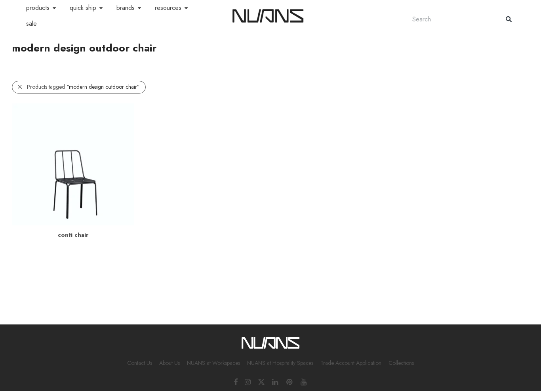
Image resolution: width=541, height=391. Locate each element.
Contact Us (139, 363)
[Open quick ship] (101, 8)
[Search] (508, 19)
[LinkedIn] (275, 381)
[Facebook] (236, 381)
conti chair (73, 235)
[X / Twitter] (261, 381)
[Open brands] (139, 8)
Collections (401, 363)
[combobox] (451, 19)
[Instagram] (248, 381)
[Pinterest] (289, 381)
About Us (169, 363)
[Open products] (54, 8)
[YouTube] (304, 381)
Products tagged (83, 87)
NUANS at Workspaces (213, 363)
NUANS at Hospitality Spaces (280, 363)
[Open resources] (186, 8)
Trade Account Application (350, 363)
